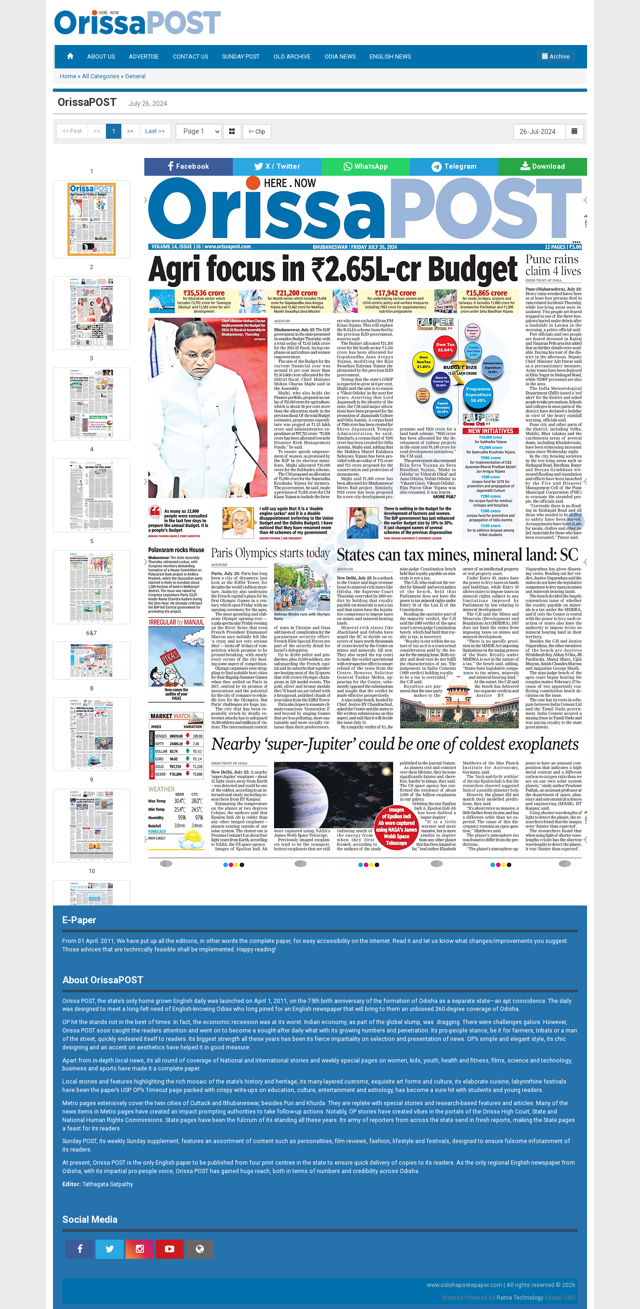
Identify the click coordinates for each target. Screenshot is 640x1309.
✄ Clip (257, 131)
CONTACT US (190, 56)
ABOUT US (101, 56)
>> (130, 131)
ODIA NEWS (340, 56)
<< (97, 131)
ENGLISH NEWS (390, 56)
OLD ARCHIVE (292, 56)
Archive (559, 56)
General (135, 76)
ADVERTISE (144, 56)
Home (68, 76)
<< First (72, 131)
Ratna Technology (520, 1297)
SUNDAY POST (241, 56)
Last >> (155, 131)
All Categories (100, 76)
